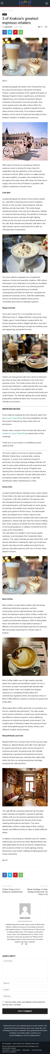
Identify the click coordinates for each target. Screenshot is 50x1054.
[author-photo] (25, 915)
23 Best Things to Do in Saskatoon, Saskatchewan (12, 890)
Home (4, 11)
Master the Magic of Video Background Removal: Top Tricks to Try (37, 891)
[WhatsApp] (20, 32)
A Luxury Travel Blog (13, 418)
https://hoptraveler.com (25, 921)
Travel (11, 11)
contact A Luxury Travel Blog (14, 433)
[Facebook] (4, 32)
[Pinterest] (15, 32)
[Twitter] (10, 32)
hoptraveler (8, 27)
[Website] (27, 944)
